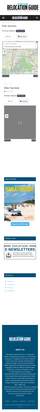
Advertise (15, 401)
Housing (10, 288)
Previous (5, 76)
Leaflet (12, 73)
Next (35, 76)
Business (10, 281)
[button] (3, 18)
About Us (7, 401)
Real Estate (20, 31)
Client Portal (31, 401)
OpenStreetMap (26, 73)
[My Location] (20, 47)
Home (4, 23)
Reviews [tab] (23, 37)
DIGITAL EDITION (10, 179)
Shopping (10, 291)
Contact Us (23, 401)
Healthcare (11, 284)
